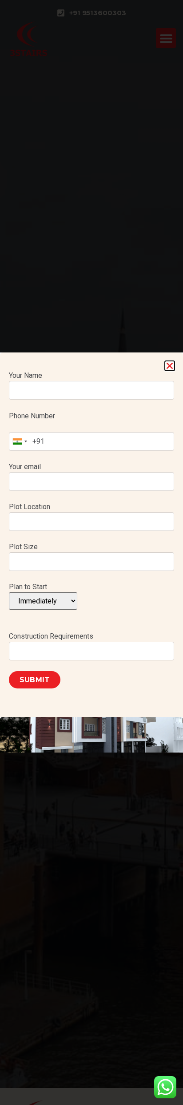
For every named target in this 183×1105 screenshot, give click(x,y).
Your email (25, 466)
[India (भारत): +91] (19, 441)
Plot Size (23, 546)
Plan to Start (28, 587)
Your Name (25, 375)
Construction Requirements (51, 636)
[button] (169, 365)
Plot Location (29, 506)
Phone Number (32, 416)
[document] (91, 552)
